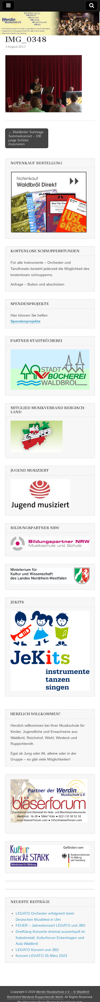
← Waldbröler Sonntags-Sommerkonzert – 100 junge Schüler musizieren (26, 138)
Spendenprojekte (26, 321)
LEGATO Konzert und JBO (37, 950)
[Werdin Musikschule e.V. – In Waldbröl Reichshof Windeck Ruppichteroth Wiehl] (50, 24)
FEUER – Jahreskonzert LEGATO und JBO (50, 925)
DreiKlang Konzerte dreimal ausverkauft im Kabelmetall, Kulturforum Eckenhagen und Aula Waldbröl (50, 937)
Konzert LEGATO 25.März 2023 (41, 956)
